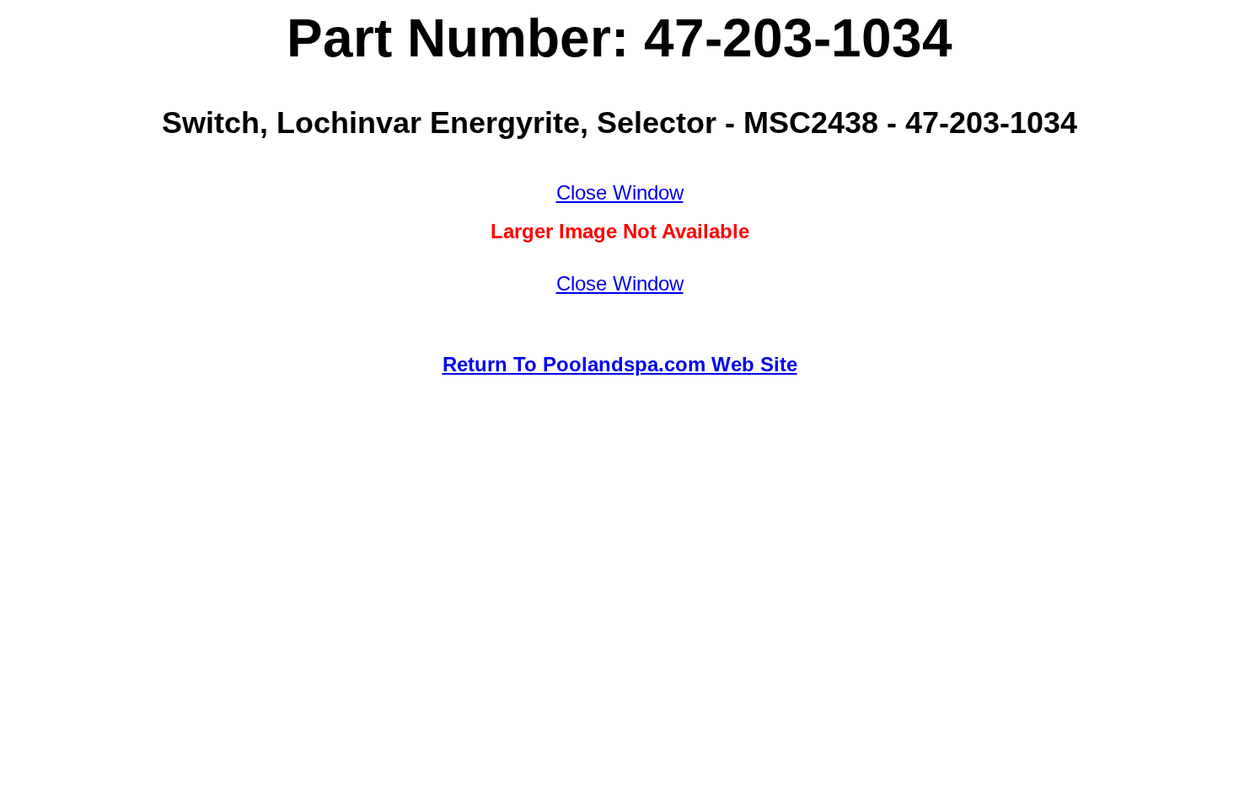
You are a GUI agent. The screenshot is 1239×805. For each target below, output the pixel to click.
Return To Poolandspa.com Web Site (619, 364)
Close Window (620, 192)
